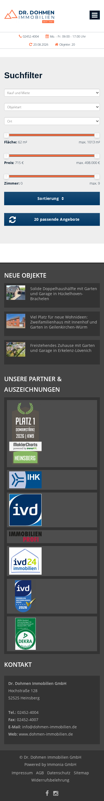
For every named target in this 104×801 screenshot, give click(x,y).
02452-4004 (31, 36)
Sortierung (48, 198)
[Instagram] (55, 794)
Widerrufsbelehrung (50, 780)
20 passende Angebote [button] (57, 219)
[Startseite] (29, 16)
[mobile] (95, 15)
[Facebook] (47, 794)
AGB (40, 772)
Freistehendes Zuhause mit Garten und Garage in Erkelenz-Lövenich (62, 348)
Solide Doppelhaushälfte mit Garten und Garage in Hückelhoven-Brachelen (63, 293)
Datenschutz (58, 772)
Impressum (22, 772)
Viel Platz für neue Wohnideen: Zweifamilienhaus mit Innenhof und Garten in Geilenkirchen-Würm (63, 322)
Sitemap (81, 772)
